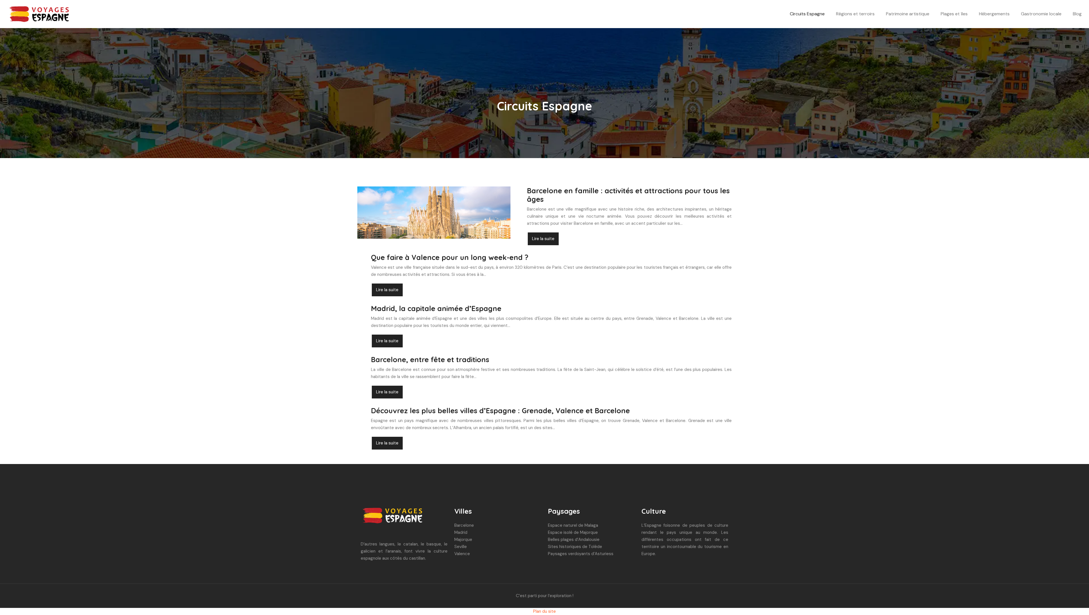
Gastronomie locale (1041, 14)
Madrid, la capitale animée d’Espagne (436, 308)
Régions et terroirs (855, 14)
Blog (1077, 14)
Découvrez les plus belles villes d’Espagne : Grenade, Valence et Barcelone (500, 410)
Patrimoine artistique (907, 14)
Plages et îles (954, 14)
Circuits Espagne (807, 14)
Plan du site (544, 611)
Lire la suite (543, 239)
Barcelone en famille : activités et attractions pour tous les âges (628, 194)
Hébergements (994, 14)
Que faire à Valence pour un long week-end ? (449, 257)
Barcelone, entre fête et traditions (430, 359)
